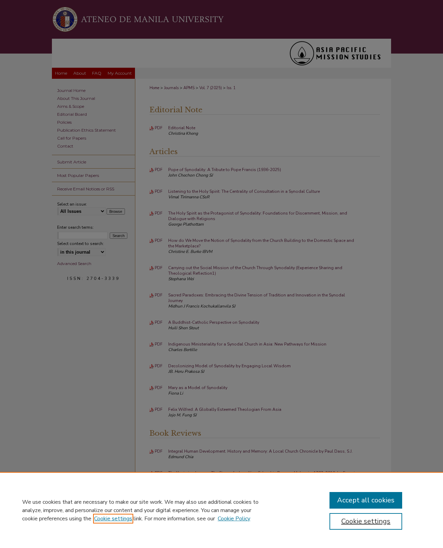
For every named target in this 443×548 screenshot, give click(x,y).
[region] (221, 510)
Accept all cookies (366, 500)
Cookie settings (113, 518)
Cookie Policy (234, 518)
